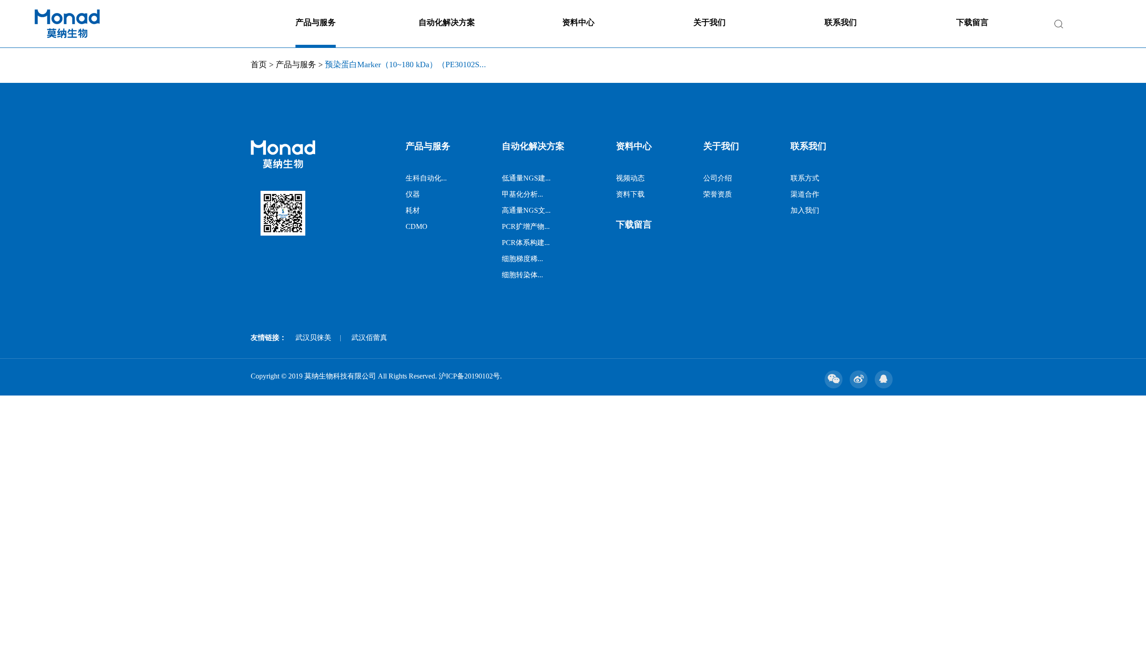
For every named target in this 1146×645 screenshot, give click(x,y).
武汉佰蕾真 (369, 337)
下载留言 (972, 22)
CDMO (417, 226)
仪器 (413, 194)
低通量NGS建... (526, 178)
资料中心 (578, 22)
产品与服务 (315, 22)
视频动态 (630, 178)
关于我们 (709, 22)
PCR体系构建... (526, 242)
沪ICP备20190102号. (470, 376)
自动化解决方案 (447, 22)
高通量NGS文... (526, 210)
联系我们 (841, 22)
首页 (259, 64)
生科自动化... (426, 178)
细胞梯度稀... (522, 258)
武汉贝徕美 (313, 337)
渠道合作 (805, 194)
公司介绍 (717, 178)
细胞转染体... (522, 275)
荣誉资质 (717, 194)
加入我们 (805, 210)
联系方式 (805, 178)
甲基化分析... (522, 194)
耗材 (413, 210)
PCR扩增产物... (526, 226)
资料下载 (630, 194)
